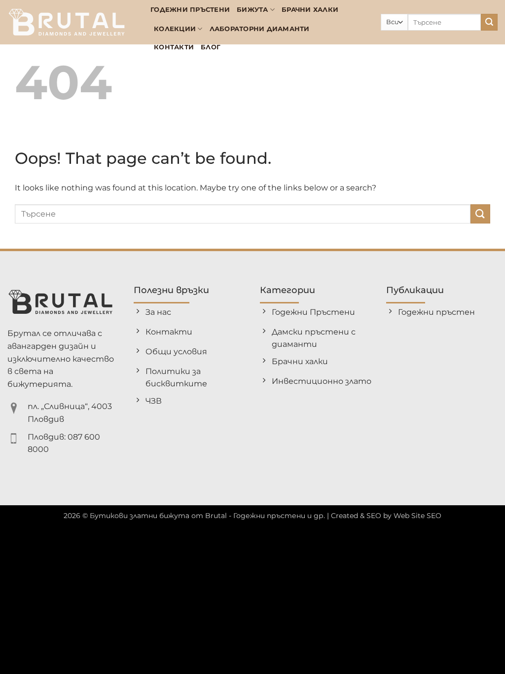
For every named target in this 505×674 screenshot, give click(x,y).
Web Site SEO (417, 515)
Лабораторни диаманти (260, 29)
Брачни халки (310, 9)
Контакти (174, 47)
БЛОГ (210, 47)
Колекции (175, 29)
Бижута (252, 9)
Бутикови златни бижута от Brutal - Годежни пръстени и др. (207, 515)
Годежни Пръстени (190, 9)
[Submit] (489, 22)
